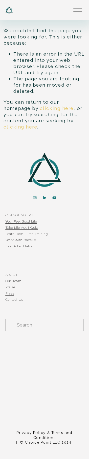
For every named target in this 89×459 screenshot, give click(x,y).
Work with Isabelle (20, 240)
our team (13, 281)
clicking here (57, 108)
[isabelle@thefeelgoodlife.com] (35, 198)
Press (9, 293)
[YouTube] (54, 198)
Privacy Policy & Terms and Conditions (44, 434)
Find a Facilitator (18, 246)
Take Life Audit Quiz (21, 228)
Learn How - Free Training (26, 234)
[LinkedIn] (44, 198)
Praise (10, 287)
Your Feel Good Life (21, 221)
